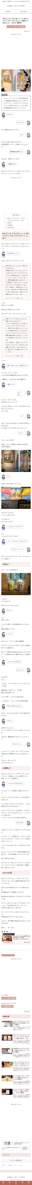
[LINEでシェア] (19, 26)
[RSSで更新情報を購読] (12, 1006)
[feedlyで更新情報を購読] (8, 1006)
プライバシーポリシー (16, 1179)
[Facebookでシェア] (12, 26)
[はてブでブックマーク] (16, 26)
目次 (13, 215)
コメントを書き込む (16, 1160)
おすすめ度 (10, 227)
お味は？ (10, 222)
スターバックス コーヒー (8, 955)
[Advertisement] (16, 51)
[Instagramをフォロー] (5, 1006)
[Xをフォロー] (2, 1006)
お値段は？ (10, 225)
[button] (23, 26)
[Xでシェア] (8, 26)
